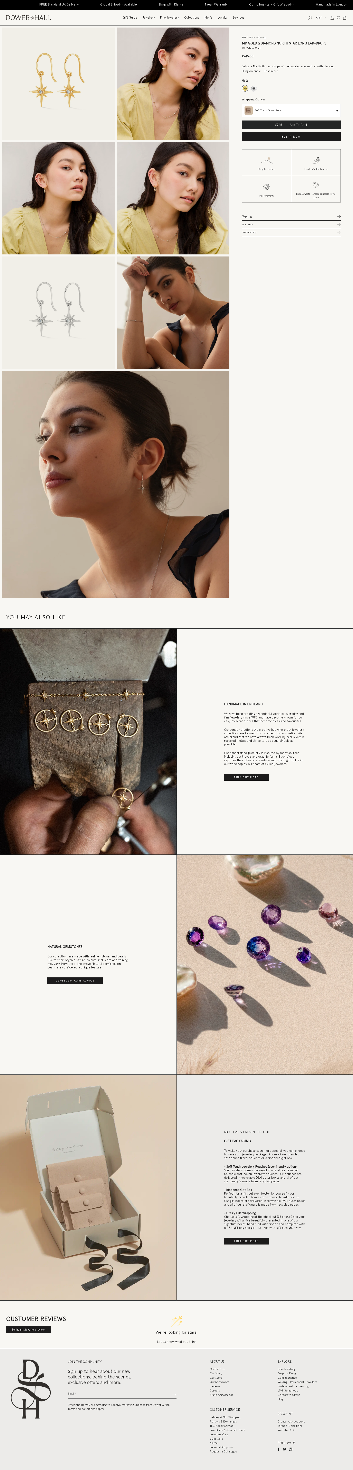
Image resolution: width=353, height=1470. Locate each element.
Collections (191, 17)
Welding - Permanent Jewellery (297, 1382)
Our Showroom (219, 1382)
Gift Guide (130, 17)
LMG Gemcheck (288, 1390)
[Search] (310, 17)
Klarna (214, 1443)
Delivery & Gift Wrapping (225, 1417)
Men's (208, 17)
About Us (217, 1361)
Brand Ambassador (221, 1394)
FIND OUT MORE (246, 777)
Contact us (217, 1369)
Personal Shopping (221, 1447)
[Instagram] (290, 1449)
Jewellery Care (219, 1434)
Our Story (216, 1373)
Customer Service (225, 1409)
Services (238, 17)
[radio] (245, 88)
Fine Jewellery (169, 17)
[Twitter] (284, 1449)
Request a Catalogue (223, 1451)
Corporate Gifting (289, 1394)
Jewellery (148, 17)
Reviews (215, 1386)
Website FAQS (286, 1430)
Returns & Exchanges (223, 1421)
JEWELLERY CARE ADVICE (75, 980)
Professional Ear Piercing (293, 1386)
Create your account (291, 1421)
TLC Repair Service (221, 1425)
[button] (291, 216)
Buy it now (291, 136)
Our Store (216, 1377)
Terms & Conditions (290, 1425)
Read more (271, 70)
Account (285, 1414)
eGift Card (216, 1438)
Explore (285, 1361)
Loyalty (222, 17)
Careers (215, 1390)
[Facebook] (278, 1449)
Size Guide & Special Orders (227, 1430)
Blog (280, 1399)
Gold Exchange (287, 1377)
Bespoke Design (287, 1373)
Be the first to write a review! (29, 1329)
